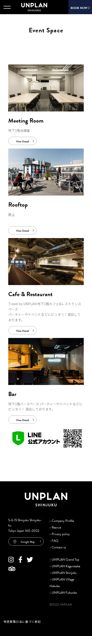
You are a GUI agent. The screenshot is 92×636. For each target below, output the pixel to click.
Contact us (58, 547)
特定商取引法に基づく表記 (22, 621)
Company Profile (62, 520)
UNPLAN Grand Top (64, 559)
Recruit (55, 527)
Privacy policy (60, 534)
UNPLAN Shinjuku (63, 572)
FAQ (54, 540)
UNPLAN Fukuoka (63, 592)
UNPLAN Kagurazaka (65, 566)
